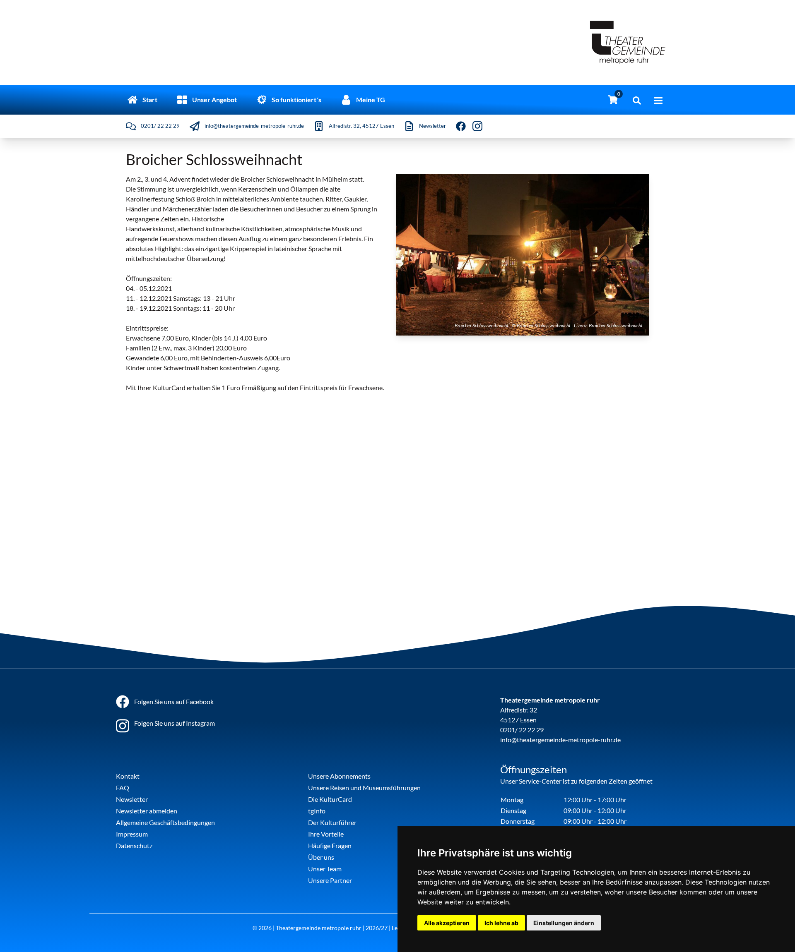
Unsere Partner (330, 880)
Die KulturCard (330, 799)
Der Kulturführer (332, 822)
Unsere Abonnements (339, 776)
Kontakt (128, 776)
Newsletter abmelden (146, 811)
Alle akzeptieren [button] (447, 922)
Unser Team (325, 869)
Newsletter (132, 799)
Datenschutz (134, 845)
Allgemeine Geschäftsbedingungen (165, 822)
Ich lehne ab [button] (501, 922)
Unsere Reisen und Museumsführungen (364, 787)
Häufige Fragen (330, 845)
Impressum (132, 834)
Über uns (321, 857)
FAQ (122, 787)
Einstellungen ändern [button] (563, 922)
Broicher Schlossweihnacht (616, 325)
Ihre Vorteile (326, 834)
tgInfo (316, 811)
